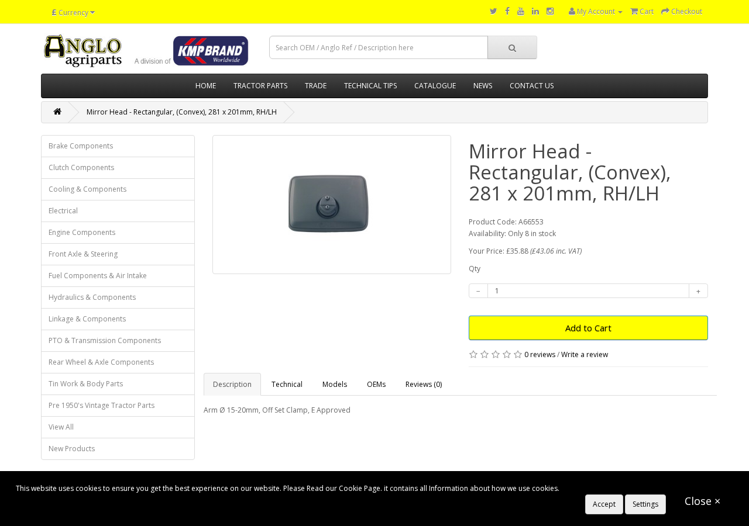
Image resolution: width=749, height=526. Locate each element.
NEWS (482, 86)
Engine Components (82, 232)
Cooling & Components (87, 189)
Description (232, 384)
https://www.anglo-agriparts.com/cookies (629, 488)
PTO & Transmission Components (105, 340)
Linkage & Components (87, 319)
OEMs (376, 384)
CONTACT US (532, 86)
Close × (702, 501)
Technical (287, 384)
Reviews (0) (424, 384)
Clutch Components (81, 167)
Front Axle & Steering (83, 254)
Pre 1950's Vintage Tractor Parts (101, 405)
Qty (474, 269)
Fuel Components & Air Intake (98, 276)
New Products (72, 449)
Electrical (63, 211)
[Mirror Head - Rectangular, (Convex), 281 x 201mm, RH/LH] (332, 204)
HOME (205, 86)
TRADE (316, 86)
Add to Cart (588, 328)
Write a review (584, 354)
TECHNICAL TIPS (370, 86)
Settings (645, 504)
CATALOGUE (435, 86)
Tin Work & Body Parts (86, 384)
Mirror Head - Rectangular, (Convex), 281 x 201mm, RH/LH (182, 112)
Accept (604, 504)
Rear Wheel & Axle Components (101, 362)
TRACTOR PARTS (260, 86)
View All (61, 427)
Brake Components (81, 146)
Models (334, 384)
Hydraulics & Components (92, 297)
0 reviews (539, 354)
